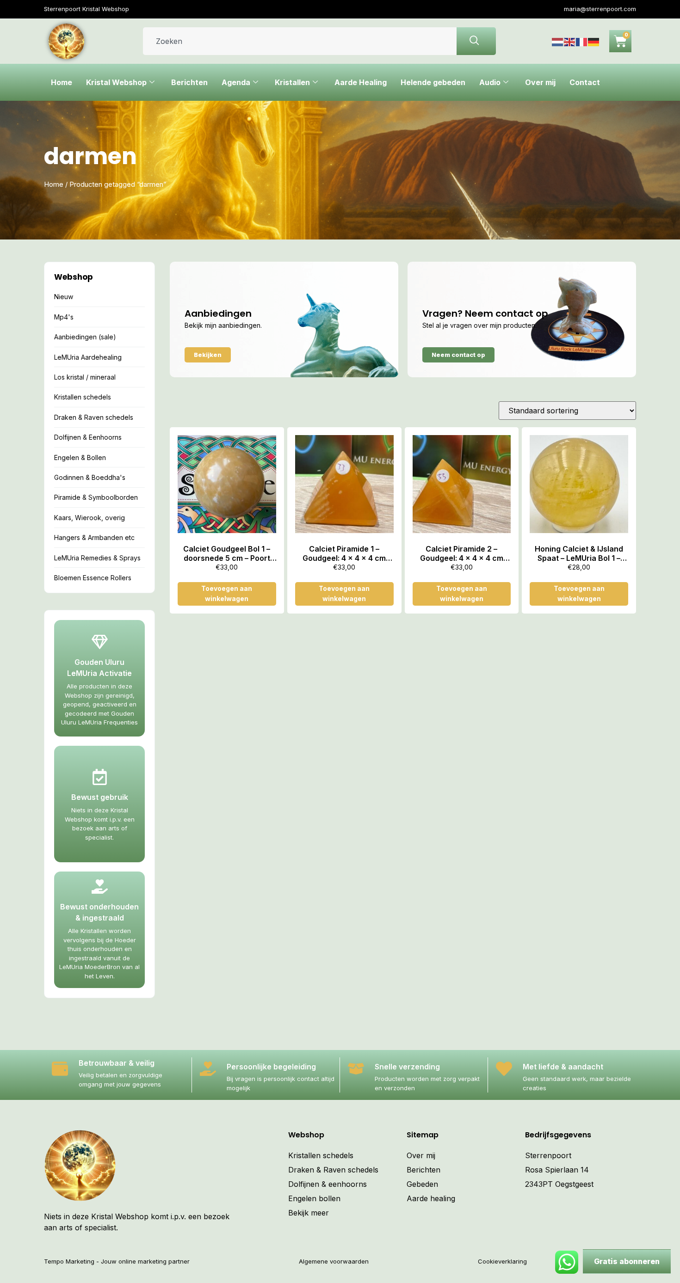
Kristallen (292, 82)
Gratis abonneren (627, 1261)
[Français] (582, 41)
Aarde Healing (360, 82)
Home (61, 82)
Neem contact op (458, 354)
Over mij (540, 82)
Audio (490, 82)
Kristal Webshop (116, 82)
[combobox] (300, 41)
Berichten (189, 82)
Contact (584, 82)
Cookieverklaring (502, 1261)
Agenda (236, 82)
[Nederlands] (558, 41)
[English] (570, 41)
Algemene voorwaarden (334, 1261)
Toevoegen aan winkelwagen (226, 593)
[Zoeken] (476, 41)
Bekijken (208, 354)
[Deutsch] (594, 41)
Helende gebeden (433, 82)
